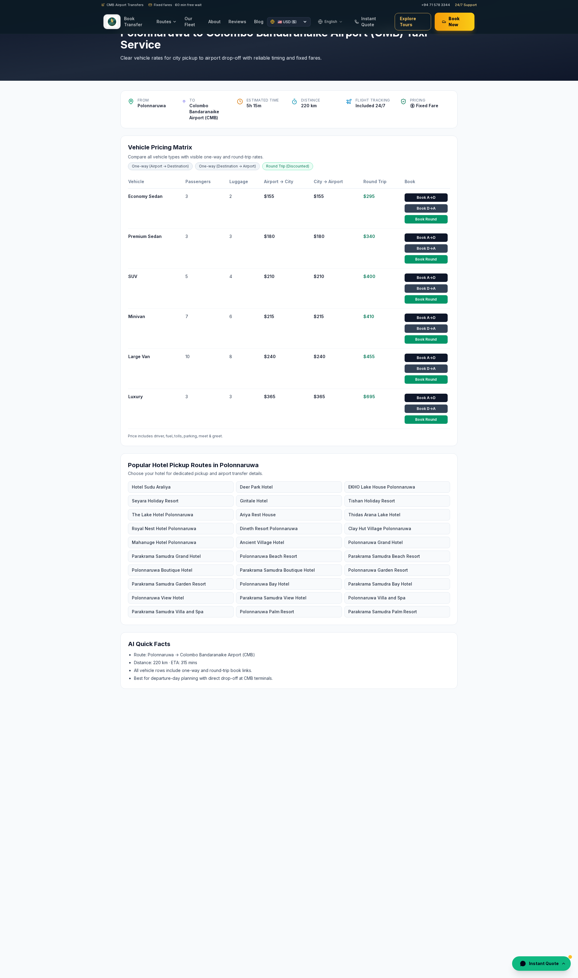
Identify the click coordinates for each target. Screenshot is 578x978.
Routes (164, 21)
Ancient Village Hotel (262, 542)
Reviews (237, 21)
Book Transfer (133, 21)
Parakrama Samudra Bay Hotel (380, 583)
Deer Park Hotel (256, 486)
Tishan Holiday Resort (371, 500)
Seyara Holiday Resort (155, 500)
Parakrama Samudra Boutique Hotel (277, 570)
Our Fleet (190, 21)
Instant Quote (368, 21)
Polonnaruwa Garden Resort (378, 570)
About (214, 21)
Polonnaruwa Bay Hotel (264, 583)
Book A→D (426, 197)
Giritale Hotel (254, 500)
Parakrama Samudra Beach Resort (384, 556)
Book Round (426, 219)
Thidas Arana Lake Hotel (374, 514)
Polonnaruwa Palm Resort (267, 611)
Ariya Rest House (258, 514)
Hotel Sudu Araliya (151, 486)
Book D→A (426, 208)
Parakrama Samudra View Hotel (273, 597)
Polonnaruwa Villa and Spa (377, 597)
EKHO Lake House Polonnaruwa (381, 486)
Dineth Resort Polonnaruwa (269, 528)
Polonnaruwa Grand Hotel (375, 542)
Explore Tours (408, 21)
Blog (258, 21)
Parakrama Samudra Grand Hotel (166, 556)
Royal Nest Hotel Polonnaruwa (164, 528)
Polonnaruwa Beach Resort (268, 556)
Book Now (454, 21)
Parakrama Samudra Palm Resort (382, 611)
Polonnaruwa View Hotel (158, 597)
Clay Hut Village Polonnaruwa (379, 528)
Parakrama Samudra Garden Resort (169, 583)
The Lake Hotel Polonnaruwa (162, 514)
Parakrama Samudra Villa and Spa (168, 611)
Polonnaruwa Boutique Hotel (162, 570)
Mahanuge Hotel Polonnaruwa (164, 542)
